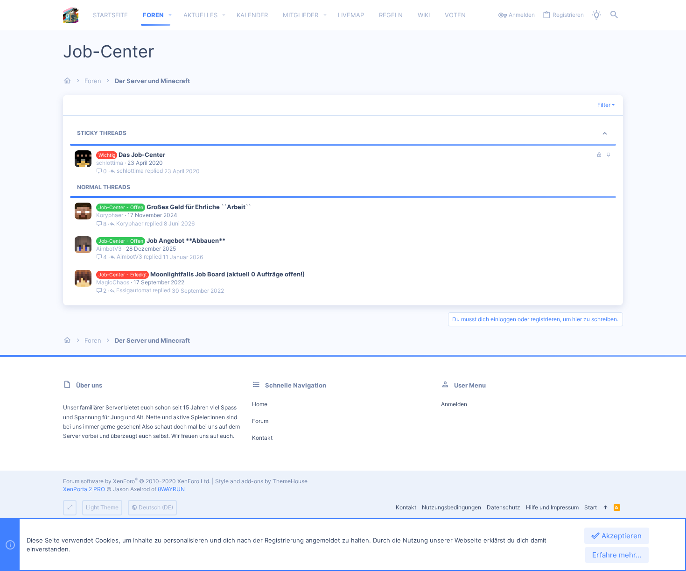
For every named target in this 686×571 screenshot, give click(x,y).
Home (259, 404)
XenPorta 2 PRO (84, 489)
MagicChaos (112, 282)
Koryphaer (109, 215)
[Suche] (614, 15)
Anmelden (454, 404)
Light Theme (102, 507)
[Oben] (605, 508)
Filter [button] (603, 104)
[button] (170, 15)
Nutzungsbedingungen (451, 507)
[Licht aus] (596, 15)
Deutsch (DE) (155, 507)
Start (590, 507)
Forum (260, 420)
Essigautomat (133, 291)
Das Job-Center (142, 154)
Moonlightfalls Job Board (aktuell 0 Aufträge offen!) (227, 274)
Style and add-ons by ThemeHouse (261, 481)
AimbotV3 (109, 248)
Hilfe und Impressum (552, 507)
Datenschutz (503, 507)
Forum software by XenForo (136, 481)
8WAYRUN (171, 489)
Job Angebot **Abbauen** (186, 240)
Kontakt (262, 437)
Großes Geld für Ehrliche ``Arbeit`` (199, 207)
